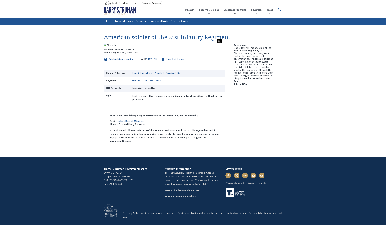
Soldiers (158, 80)
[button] (279, 9)
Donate (262, 182)
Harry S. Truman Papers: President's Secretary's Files (156, 73)
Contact (251, 182)
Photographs (141, 21)
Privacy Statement (234, 182)
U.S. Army (139, 120)
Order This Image (175, 59)
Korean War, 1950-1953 (142, 80)
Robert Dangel (125, 120)
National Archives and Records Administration (249, 213)
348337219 (151, 59)
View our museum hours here (180, 196)
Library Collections (123, 21)
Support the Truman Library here (182, 190)
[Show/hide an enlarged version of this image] (219, 41)
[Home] (120, 11)
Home (108, 21)
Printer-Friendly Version (121, 59)
